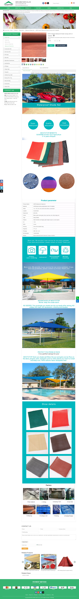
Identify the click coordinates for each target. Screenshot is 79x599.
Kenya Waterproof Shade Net (30, 10)
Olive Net (6, 57)
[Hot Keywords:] (69, 3)
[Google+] (46, 3)
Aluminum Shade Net (9, 44)
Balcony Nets (7, 42)
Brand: (41, 67)
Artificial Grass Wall (8, 74)
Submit (25, 548)
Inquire (51, 45)
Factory (40, 594)
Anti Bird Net (27, 12)
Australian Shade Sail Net (8, 12)
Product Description (27, 70)
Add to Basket (62, 45)
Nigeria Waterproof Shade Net (68, 10)
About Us (31, 594)
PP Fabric (7, 54)
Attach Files (25, 542)
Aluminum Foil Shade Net (19, 10)
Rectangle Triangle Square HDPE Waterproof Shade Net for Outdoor (32, 570)
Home (27, 594)
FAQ (53, 594)
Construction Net (8, 48)
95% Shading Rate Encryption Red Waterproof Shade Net (65, 570)
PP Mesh (6, 66)
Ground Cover (22, 12)
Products (35, 594)
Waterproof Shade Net (9, 46)
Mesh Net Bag (7, 80)
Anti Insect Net (16, 12)
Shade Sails (7, 69)
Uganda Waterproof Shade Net (56, 10)
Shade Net (12, 10)
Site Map (52, 597)
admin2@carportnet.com (23, 5)
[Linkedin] (1, 187)
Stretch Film (7, 86)
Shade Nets (7, 37)
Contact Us (48, 594)
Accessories (7, 83)
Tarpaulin (6, 72)
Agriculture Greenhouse (9, 60)
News (44, 594)
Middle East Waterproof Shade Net (43, 10)
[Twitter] (48, 3)
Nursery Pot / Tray (8, 77)
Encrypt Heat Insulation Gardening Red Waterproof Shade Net (48, 570)
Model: (24, 67)
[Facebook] (43, 3)
